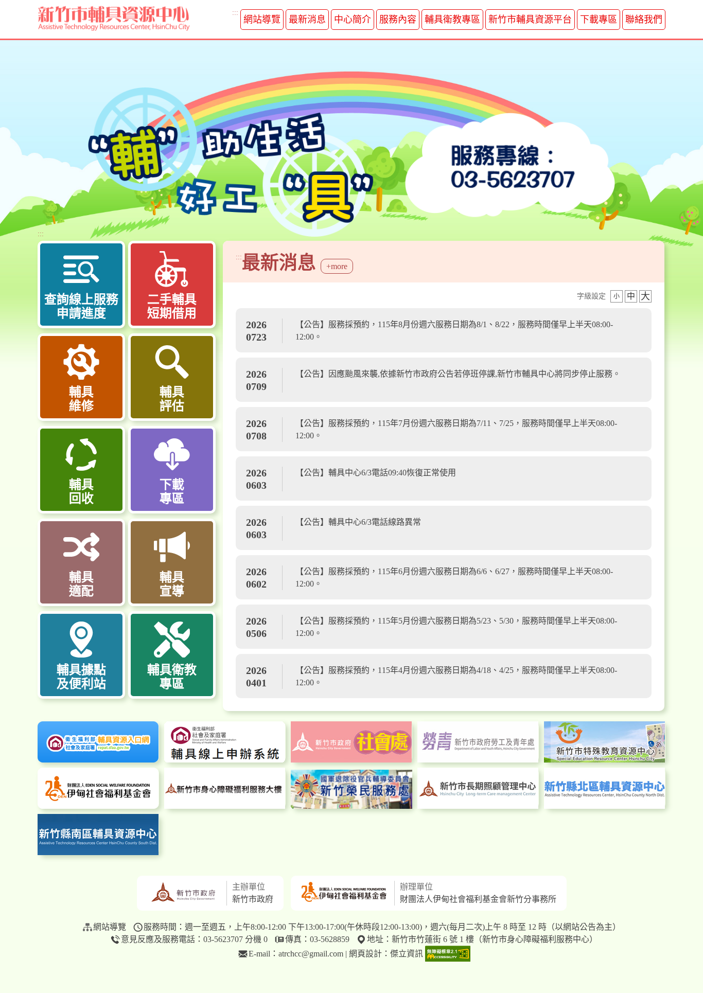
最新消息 (307, 19)
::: (235, 12)
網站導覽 (261, 19)
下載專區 (598, 19)
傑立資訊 (406, 953)
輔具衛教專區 (452, 19)
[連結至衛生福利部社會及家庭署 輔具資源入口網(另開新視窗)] (98, 742)
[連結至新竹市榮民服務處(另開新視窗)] (351, 789)
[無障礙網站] (447, 954)
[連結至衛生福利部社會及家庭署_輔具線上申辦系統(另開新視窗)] (225, 742)
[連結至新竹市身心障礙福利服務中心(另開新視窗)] (225, 788)
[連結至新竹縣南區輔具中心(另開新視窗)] (98, 834)
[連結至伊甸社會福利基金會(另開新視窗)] (98, 788)
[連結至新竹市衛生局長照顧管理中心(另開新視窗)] (478, 788)
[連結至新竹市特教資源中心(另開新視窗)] (604, 742)
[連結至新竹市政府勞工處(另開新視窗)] (478, 742)
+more (336, 266)
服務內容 (397, 19)
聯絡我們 (643, 19)
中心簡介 (352, 19)
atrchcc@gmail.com (310, 953)
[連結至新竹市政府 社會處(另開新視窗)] (351, 742)
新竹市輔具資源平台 (530, 19)
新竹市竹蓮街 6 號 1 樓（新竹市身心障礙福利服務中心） (494, 939)
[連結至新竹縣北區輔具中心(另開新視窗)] (604, 788)
